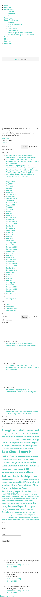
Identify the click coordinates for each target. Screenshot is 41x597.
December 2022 (11, 264)
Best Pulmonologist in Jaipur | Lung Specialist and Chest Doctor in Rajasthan (20, 485)
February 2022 (11, 283)
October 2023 (10, 251)
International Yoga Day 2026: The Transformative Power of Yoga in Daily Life (21, 167)
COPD (3, 494)
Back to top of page (7, 596)
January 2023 (10, 262)
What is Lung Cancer (22, 519)
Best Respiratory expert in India (16, 490)
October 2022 (10, 268)
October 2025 (10, 201)
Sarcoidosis (12, 28)
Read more (5, 138)
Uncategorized (11, 299)
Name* (4, 528)
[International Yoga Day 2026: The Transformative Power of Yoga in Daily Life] (22, 378)
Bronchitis (33, 492)
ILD (9, 26)
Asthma (11, 22)
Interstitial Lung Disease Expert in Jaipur (19, 504)
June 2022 (9, 276)
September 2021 (11, 293)
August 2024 (10, 230)
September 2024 (11, 228)
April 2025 (9, 213)
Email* (4, 534)
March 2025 (10, 215)
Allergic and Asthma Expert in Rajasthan (16, 434)
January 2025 (10, 220)
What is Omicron (34, 519)
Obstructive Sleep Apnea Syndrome (21, 35)
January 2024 (10, 245)
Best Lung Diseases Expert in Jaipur (19, 464)
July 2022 (9, 274)
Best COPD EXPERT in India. (9, 459)
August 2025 (10, 205)
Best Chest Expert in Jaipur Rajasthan (24, 457)
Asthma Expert (20, 440)
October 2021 (10, 291)
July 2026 (9, 184)
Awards (11, 12)
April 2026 (9, 190)
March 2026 (10, 192)
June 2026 (9, 186)
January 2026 (10, 196)
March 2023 (10, 257)
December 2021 (11, 287)
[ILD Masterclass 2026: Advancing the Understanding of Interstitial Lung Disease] (22, 332)
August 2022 (10, 272)
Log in (8, 304)
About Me (7, 7)
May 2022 (9, 278)
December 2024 (11, 222)
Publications (12, 14)
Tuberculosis (13, 30)
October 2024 (10, 226)
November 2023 (11, 249)
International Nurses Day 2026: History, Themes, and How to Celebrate (20, 175)
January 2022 (10, 285)
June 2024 (9, 234)
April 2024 (9, 238)
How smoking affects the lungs (16, 503)
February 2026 (11, 194)
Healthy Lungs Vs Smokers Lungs (14, 498)
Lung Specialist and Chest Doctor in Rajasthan (18, 510)
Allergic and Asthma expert (20, 430)
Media (6, 37)
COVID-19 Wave (25, 494)
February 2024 (11, 243)
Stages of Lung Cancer (15, 517)
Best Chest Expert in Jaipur (17, 453)
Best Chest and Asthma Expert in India (19, 448)
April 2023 (9, 255)
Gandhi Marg (8, 18)
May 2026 (9, 188)
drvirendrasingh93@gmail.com (18, 565)
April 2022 (9, 280)
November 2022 (11, 266)
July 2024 (9, 232)
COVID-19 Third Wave (12, 494)
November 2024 (11, 224)
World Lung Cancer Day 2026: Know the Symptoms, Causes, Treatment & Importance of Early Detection (22, 161)
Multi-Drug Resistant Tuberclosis (20, 33)
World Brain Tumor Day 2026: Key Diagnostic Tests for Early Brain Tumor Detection (22, 171)
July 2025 (9, 207)
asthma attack (10, 440)
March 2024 (10, 241)
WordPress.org (11, 311)
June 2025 (9, 209)
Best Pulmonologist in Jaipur (17, 474)
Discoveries (12, 16)
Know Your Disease (11, 20)
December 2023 (11, 247)
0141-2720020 (12, 581)
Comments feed (11, 308)
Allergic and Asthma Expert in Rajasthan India (20, 435)
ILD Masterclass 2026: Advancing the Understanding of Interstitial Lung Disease (21, 156)
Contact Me (8, 43)
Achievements (9, 9)
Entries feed (10, 306)
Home (6, 5)
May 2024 (9, 236)
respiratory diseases (11, 515)
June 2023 (9, 253)
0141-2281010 (12, 593)
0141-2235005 (12, 567)
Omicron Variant (15, 512)
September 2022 (11, 270)
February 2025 (11, 217)
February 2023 (11, 259)
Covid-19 (7, 41)
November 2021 (11, 289)
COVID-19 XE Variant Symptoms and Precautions (19, 496)
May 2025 (9, 211)
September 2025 (11, 203)
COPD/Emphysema (15, 24)
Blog (6, 39)
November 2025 (11, 198)
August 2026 (10, 182)
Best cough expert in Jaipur (19, 462)
